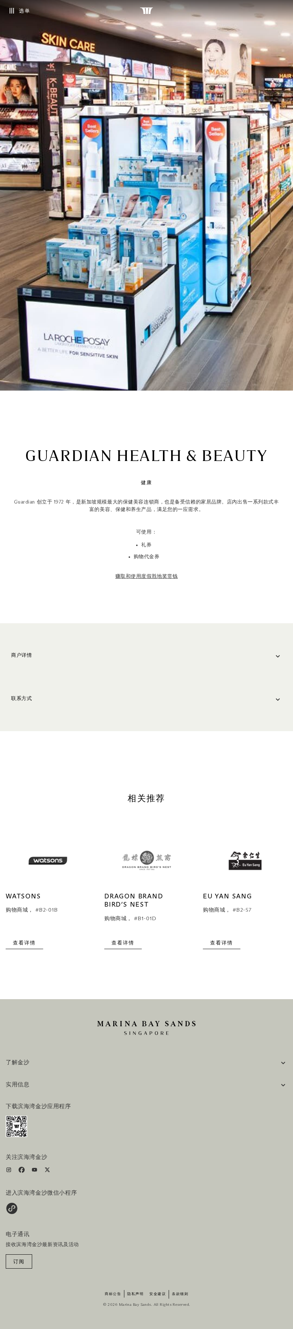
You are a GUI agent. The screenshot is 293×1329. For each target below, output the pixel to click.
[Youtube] (35, 1171)
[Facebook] (22, 1171)
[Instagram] (9, 1171)
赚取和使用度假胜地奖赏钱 (146, 576)
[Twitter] (47, 1171)
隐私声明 (135, 1294)
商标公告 (113, 1294)
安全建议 (157, 1294)
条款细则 (180, 1294)
